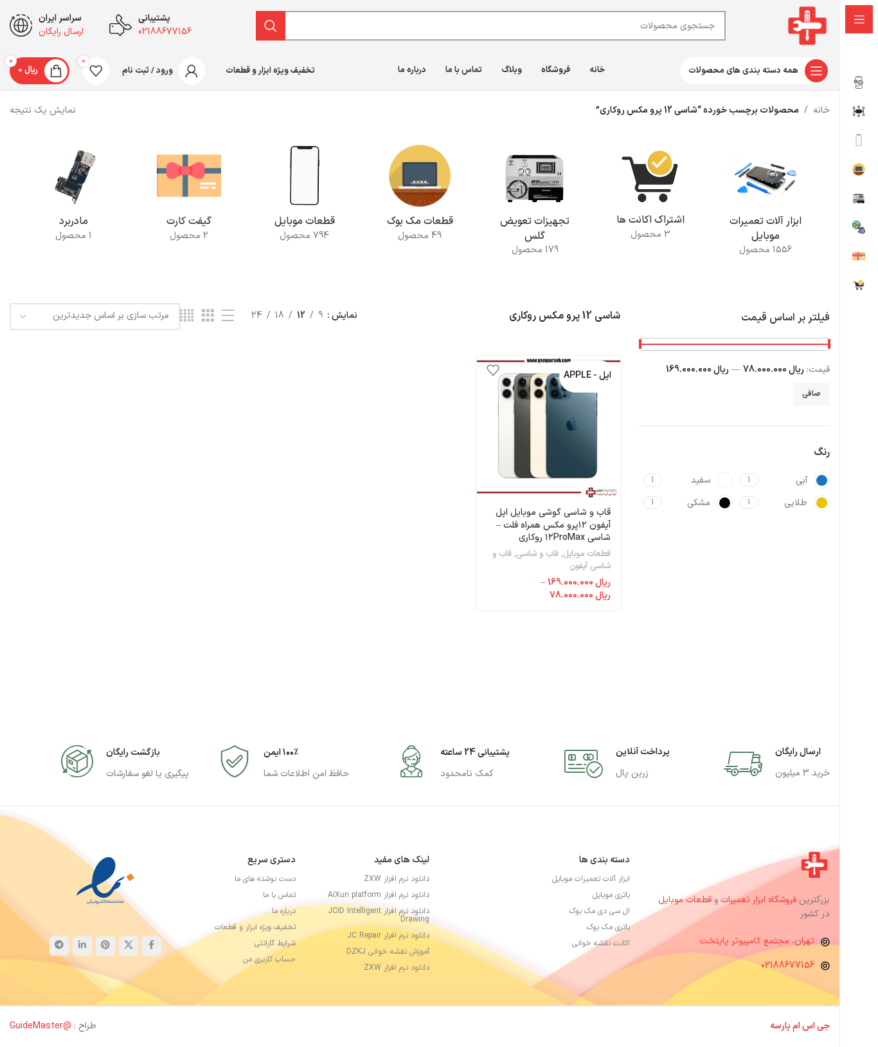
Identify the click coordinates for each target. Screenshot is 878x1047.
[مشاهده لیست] (228, 316)
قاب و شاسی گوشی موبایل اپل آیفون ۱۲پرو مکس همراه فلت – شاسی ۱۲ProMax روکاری (553, 525)
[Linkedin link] (82, 946)
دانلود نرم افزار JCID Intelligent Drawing (378, 915)
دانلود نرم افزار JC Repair (388, 935)
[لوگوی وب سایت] (807, 25)
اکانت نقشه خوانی (601, 943)
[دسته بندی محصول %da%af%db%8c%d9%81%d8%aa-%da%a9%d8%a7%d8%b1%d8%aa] (189, 197)
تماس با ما (279, 895)
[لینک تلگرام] (59, 946)
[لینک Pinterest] (105, 946)
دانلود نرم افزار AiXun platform (378, 895)
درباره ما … (280, 911)
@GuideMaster (40, 1026)
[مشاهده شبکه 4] (186, 316)
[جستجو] (270, 26)
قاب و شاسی (537, 554)
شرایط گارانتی (275, 943)
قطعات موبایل (587, 554)
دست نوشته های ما (265, 879)
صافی (811, 394)
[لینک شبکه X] (128, 946)
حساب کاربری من (269, 959)
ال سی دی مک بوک (599, 911)
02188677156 (787, 965)
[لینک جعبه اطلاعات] (777, 764)
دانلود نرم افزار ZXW (396, 879)
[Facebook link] (151, 946)
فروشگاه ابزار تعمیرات (760, 900)
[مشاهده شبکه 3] (208, 316)
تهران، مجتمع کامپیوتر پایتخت (756, 941)
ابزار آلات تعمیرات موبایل (591, 879)
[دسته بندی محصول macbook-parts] (419, 197)
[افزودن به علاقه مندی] (493, 370)
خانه (821, 110)
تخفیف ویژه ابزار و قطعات (255, 927)
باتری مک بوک (608, 927)
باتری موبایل (611, 895)
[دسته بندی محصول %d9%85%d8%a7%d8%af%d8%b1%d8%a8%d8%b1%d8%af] (73, 197)
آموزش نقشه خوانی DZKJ (387, 952)
